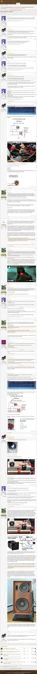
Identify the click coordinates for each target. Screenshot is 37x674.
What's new (22, 3)
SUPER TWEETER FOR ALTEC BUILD (9, 648)
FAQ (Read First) (3, 3)
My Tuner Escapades (32, 244)
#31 (35, 248)
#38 (35, 486)
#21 (35, 16)
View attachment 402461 (11, 302)
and (10, 101)
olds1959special (32, 662)
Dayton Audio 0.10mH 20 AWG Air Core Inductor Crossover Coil (18, 237)
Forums (18, 3)
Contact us (22, 670)
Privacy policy (31, 670)
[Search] (36, 3)
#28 (35, 103)
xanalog (33, 658)
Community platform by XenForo (14, 672)
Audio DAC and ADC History (16, 244)
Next (9, 14)
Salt (33, 651)
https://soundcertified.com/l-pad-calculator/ (16, 553)
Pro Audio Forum (12, 652)
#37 (35, 434)
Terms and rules (27, 670)
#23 (35, 39)
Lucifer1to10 (4, 652)
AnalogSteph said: (10, 287)
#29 (35, 190)
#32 (35, 285)
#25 (35, 61)
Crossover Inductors (11, 325)
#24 (35, 51)
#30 (35, 219)
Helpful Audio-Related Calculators (24, 244)
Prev (2, 14)
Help (34, 670)
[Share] (34, 16)
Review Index (13, 3)
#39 (35, 508)
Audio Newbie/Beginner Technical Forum (14, 649)
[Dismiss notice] (35, 7)
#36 (35, 356)
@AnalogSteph (11, 439)
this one (26, 228)
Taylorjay (33, 654)
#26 (35, 73)
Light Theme (3, 670)
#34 (35, 320)
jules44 (4, 649)
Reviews (9, 3)
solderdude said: (10, 29)
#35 (35, 340)
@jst (12, 262)
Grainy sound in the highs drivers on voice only (11, 651)
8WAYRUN (23, 673)
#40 (35, 633)
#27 (35, 89)
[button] (25, 3)
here (9, 8)
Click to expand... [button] (21, 307)
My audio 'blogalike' (9, 244)
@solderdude (32, 257)
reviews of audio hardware (16, 7)
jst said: (9, 192)
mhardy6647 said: (10, 342)
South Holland (4, 49)
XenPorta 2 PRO (15, 673)
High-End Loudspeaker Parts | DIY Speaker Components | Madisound (18, 330)
